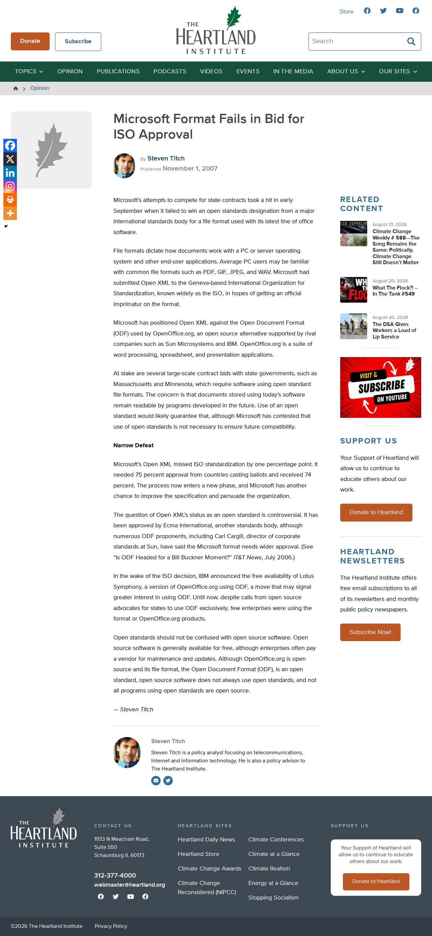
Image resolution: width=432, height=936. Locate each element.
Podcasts (170, 72)
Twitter (168, 780)
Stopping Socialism (273, 898)
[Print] (10, 199)
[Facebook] (10, 145)
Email (156, 780)
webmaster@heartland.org (129, 885)
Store (347, 12)
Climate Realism (269, 869)
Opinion (70, 72)
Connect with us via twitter (383, 10)
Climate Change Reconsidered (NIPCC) (207, 887)
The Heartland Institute (216, 30)
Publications (118, 72)
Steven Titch (166, 158)
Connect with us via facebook (367, 10)
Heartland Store (198, 854)
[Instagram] (10, 186)
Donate (30, 41)
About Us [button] (342, 72)
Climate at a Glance (274, 854)
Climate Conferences (276, 840)
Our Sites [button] (394, 72)
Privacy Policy (111, 926)
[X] (10, 159)
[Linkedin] (10, 172)
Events (248, 72)
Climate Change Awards (209, 869)
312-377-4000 (115, 875)
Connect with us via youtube (399, 10)
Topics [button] (25, 72)
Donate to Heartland (376, 513)
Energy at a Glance (273, 883)
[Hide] (6, 226)
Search (412, 41)
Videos (211, 72)
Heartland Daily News (206, 840)
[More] (10, 213)
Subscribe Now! (370, 633)
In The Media (293, 72)
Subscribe (78, 42)
